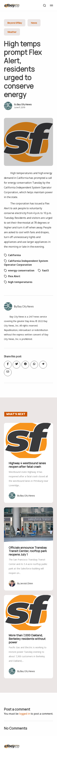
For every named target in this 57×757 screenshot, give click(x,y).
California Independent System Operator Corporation (26, 262)
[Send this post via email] (8, 372)
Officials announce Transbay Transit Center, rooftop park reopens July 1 (28, 551)
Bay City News (24, 104)
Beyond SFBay (14, 22)
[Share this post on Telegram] (43, 365)
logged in (24, 713)
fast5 (45, 270)
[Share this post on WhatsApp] (34, 365)
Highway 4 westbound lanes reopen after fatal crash (27, 464)
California (14, 255)
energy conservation (21, 270)
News (34, 22)
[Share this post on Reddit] (25, 365)
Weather (11, 31)
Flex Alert (14, 276)
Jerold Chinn (26, 583)
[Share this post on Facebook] (8, 365)
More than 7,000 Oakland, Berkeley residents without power (27, 638)
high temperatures (20, 282)
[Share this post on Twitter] (16, 365)
